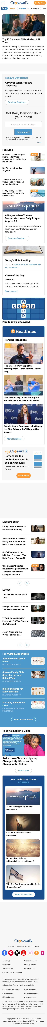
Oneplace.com (30, 997)
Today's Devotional (16, 77)
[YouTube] (23, 953)
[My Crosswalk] (18, 452)
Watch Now (23, 770)
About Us (6, 961)
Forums (22, 8)
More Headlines (14, 439)
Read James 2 (11, 291)
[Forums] (36, 953)
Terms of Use (7, 968)
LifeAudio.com (8, 997)
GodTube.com (30, 989)
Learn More (23, 475)
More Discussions (23, 894)
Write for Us (29, 968)
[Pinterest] (10, 953)
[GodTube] (42, 953)
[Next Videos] (27, 583)
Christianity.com (31, 993)
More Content (23, 719)
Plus (12, 8)
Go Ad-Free (40, 3)
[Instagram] (30, 953)
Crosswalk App (30, 961)
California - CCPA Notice (12, 972)
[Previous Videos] (19, 583)
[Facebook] (4, 953)
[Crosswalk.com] (19, 2)
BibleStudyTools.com (11, 989)
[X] (17, 953)
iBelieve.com (7, 993)
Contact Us (6, 965)
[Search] (4, 8)
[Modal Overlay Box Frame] (23, 128)
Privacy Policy (30, 965)
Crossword (34, 8)
